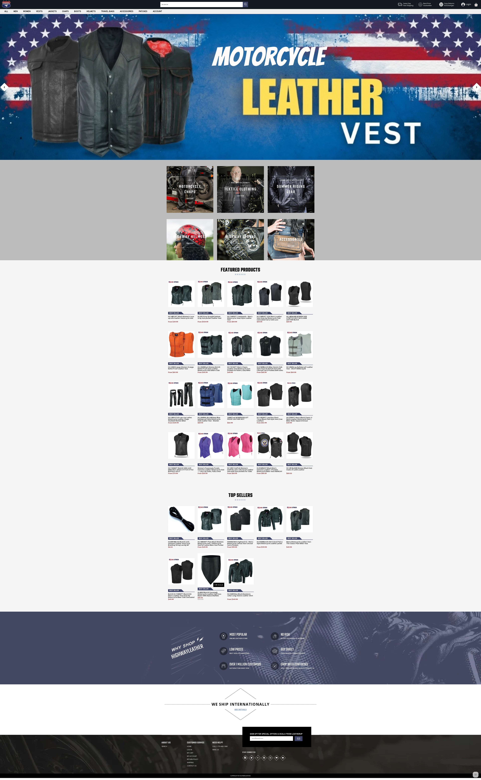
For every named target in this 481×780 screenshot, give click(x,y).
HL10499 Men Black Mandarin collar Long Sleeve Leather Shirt (240, 569)
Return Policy (192, 734)
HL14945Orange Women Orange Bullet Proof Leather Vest (181, 342)
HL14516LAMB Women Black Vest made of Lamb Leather (299, 443)
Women (27, 11)
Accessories (126, 11)
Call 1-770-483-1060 (219, 721)
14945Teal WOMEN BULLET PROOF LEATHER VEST (237, 393)
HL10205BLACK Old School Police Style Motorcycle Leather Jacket (270, 517)
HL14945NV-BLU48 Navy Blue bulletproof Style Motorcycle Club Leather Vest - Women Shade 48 (209, 394)
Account (157, 11)
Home (189, 721)
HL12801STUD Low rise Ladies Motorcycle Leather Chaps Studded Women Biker (180, 393)
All (6, 11)
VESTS (39, 11)
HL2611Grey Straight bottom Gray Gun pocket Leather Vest (209, 292)
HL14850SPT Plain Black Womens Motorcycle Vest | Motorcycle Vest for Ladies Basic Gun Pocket (210, 518)
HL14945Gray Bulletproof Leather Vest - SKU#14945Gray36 (299, 342)
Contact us (191, 740)
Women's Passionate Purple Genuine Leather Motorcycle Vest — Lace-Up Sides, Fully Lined (211, 444)
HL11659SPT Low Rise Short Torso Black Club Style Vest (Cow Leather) (269, 393)
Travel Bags (107, 11)
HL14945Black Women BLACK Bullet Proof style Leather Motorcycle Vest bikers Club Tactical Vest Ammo (209, 344)
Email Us (215, 724)
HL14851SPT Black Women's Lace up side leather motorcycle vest (181, 292)
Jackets (52, 11)
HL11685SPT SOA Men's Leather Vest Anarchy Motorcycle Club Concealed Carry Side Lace (269, 292)
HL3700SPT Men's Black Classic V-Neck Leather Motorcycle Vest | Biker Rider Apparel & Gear (299, 393)
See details (240, 684)
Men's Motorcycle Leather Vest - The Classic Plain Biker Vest (299, 517)
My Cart (190, 727)
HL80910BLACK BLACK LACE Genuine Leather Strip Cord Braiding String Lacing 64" (179, 518)
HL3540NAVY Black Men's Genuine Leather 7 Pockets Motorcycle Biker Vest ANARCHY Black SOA (269, 445)
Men (16, 11)
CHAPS (65, 11)
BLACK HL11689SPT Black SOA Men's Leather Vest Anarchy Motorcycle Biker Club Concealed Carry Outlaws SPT (181, 571)
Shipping (190, 737)
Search (164, 721)
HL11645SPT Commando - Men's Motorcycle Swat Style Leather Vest (239, 292)
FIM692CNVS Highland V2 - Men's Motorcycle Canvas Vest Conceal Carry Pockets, (240, 518)
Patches (143, 11)
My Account (192, 731)
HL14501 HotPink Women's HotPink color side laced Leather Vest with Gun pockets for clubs (240, 444)
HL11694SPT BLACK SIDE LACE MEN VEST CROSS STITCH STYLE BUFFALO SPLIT (180, 444)
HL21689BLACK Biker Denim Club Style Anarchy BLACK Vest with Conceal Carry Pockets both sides (270, 343)
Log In (189, 724)
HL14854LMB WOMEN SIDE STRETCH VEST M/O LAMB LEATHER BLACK (296, 292)
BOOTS (77, 11)
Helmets (91, 11)
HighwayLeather (245, 750)
